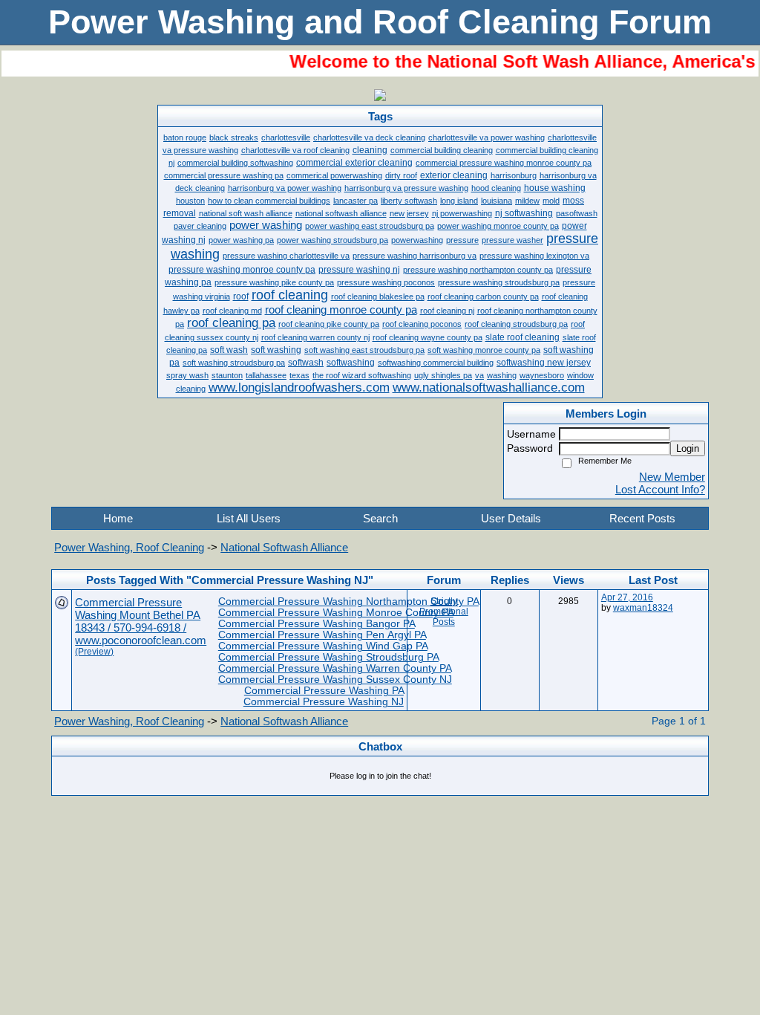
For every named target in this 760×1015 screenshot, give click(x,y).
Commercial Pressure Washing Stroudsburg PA (328, 657)
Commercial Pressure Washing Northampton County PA (348, 601)
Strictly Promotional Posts (443, 611)
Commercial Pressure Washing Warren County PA (334, 668)
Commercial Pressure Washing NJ (323, 701)
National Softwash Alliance (284, 547)
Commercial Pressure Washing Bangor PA (316, 623)
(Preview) (94, 651)
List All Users (249, 518)
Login (687, 448)
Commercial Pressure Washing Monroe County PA (335, 612)
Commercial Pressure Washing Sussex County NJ (335, 679)
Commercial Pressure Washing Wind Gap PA (323, 646)
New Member (672, 476)
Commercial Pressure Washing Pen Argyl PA (322, 635)
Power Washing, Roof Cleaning (129, 547)
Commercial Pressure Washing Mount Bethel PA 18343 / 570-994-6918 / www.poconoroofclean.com (140, 621)
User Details (511, 518)
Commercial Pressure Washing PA (324, 690)
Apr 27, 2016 (627, 597)
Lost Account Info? (660, 489)
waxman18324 (643, 608)
